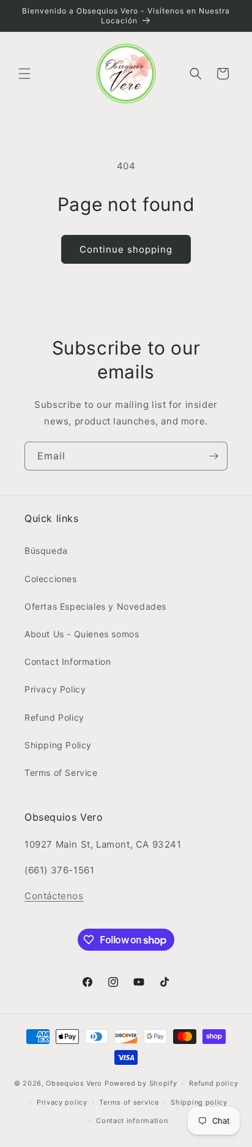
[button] (24, 73)
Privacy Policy (55, 689)
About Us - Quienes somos (81, 634)
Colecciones (50, 579)
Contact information (132, 1120)
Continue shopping (126, 249)
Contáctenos (54, 896)
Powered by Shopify (141, 1083)
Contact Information (67, 661)
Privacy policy (62, 1102)
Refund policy (213, 1083)
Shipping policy (199, 1102)
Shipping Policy (58, 745)
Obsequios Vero (74, 1083)
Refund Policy (54, 717)
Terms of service (128, 1102)
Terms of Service (61, 772)
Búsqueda (46, 550)
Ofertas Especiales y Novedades (95, 606)
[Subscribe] (213, 456)
